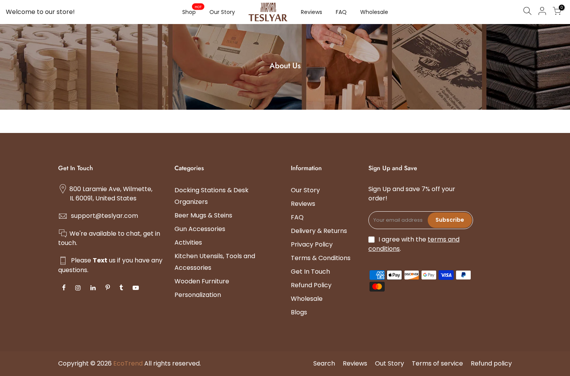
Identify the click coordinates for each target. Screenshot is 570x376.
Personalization (197, 294)
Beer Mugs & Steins (203, 215)
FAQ (341, 12)
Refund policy (491, 363)
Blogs (299, 312)
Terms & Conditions (321, 258)
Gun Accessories (199, 228)
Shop (192, 10)
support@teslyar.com (104, 215)
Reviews (311, 12)
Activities (188, 242)
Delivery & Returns (319, 230)
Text (100, 260)
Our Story (222, 12)
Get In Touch (310, 271)
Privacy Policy (312, 244)
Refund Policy (311, 285)
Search (324, 363)
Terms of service (437, 363)
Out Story (389, 363)
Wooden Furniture (201, 281)
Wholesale (374, 12)
